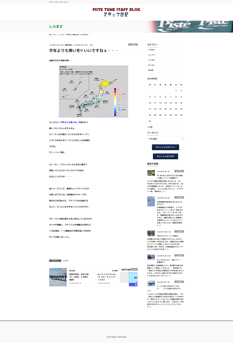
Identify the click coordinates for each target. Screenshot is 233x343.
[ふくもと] (129, 277)
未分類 (150, 70)
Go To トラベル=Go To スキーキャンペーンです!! (107, 277)
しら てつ (151, 55)
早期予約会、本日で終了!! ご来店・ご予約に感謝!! (79, 277)
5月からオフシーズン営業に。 (168, 236)
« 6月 (149, 127)
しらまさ (133, 45)
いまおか (151, 50)
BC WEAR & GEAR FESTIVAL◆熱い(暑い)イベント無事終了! (170, 176)
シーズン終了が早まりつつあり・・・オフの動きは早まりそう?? (164, 288)
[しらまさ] (58, 277)
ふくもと (151, 65)
